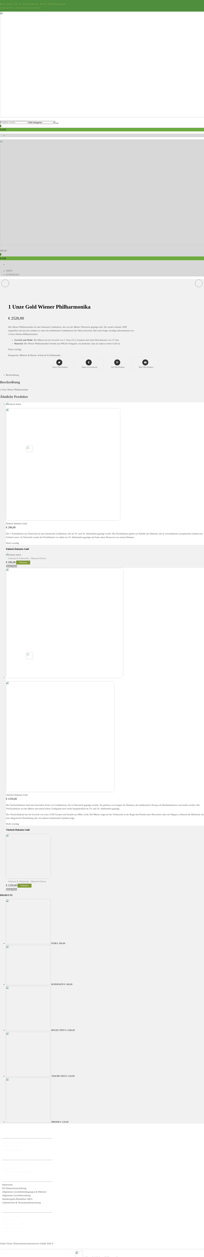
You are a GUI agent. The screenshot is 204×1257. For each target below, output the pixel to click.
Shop (9, 270)
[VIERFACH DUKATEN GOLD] (5, 283)
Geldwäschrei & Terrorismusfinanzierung (21, 1202)
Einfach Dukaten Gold (16, 523)
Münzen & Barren (28, 355)
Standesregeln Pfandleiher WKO (17, 1199)
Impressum (7, 1184)
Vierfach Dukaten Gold (17, 795)
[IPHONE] (199, 283)
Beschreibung (12, 375)
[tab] (105, 375)
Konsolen (12, 274)
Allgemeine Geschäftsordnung (16, 1195)
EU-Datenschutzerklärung (14, 1188)
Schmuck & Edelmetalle (49, 355)
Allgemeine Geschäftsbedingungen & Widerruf (24, 1192)
